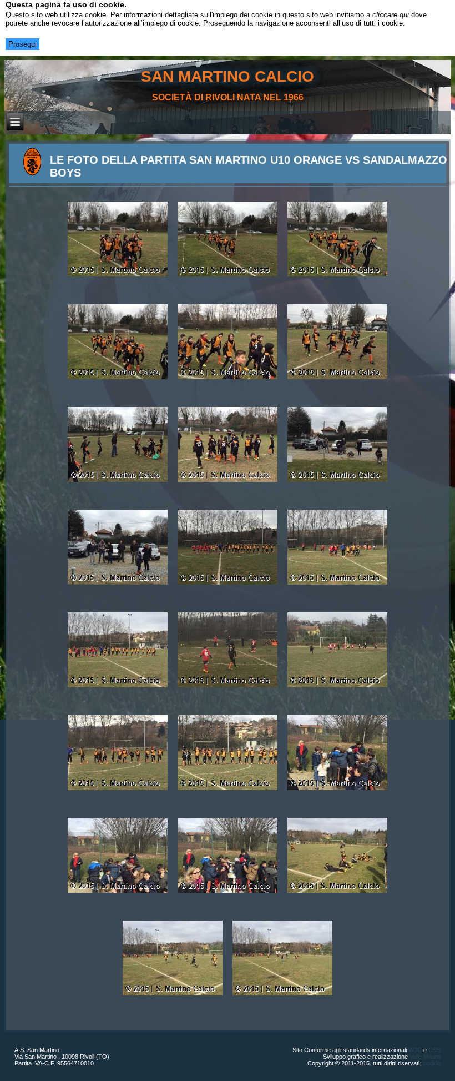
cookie (432, 1063)
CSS (434, 1050)
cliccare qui (390, 15)
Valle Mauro (425, 1056)
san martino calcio (227, 76)
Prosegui (22, 44)
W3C (415, 1050)
